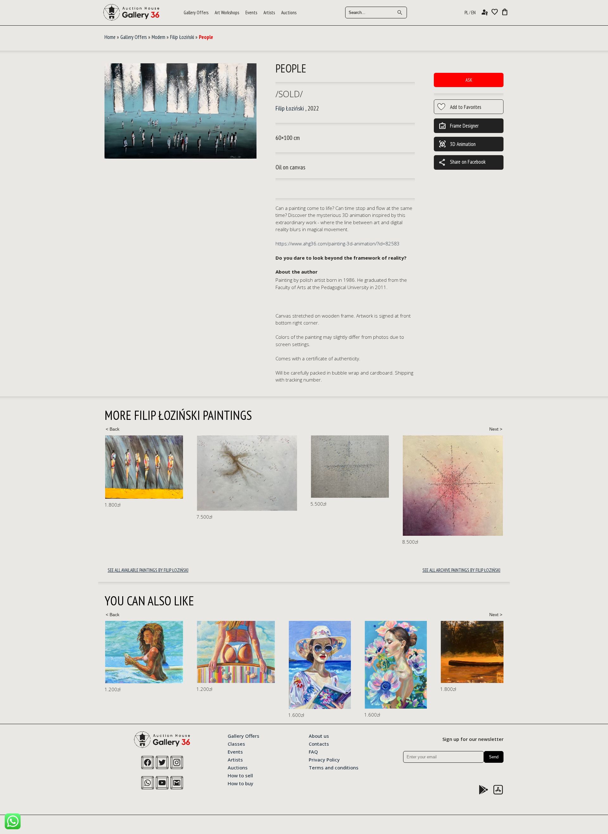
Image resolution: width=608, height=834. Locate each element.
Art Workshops (227, 12)
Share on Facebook (462, 162)
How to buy (240, 783)
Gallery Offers (196, 12)
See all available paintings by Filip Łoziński (148, 570)
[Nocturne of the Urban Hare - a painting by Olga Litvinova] (494, 660)
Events (251, 12)
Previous (112, 429)
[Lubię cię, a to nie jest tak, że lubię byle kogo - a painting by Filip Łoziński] (155, 473)
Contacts (319, 743)
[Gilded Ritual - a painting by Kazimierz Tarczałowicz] (399, 652)
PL (466, 12)
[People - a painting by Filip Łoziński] (180, 111)
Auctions (288, 12)
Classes (236, 743)
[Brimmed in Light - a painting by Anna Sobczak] (228, 665)
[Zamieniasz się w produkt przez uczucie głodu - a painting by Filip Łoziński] (472, 482)
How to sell (240, 775)
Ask (469, 80)
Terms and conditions (333, 767)
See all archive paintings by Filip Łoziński (461, 570)
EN (473, 12)
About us (319, 735)
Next (496, 429)
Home (110, 37)
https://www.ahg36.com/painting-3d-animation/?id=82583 (338, 243)
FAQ (313, 751)
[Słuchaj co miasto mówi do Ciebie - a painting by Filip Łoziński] (258, 466)
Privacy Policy (324, 759)
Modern (158, 37)
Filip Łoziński (182, 37)
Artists (269, 12)
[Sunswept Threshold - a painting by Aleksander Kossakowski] (144, 652)
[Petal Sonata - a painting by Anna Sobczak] (304, 665)
